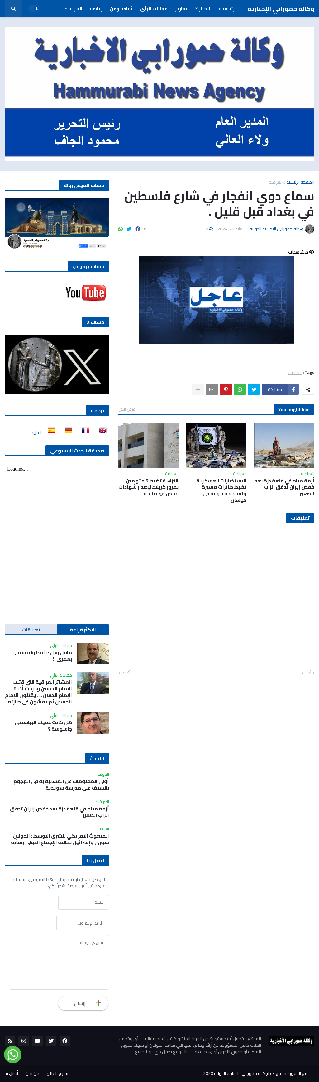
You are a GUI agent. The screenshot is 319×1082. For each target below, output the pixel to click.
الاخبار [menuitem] (205, 8)
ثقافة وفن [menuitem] (121, 8)
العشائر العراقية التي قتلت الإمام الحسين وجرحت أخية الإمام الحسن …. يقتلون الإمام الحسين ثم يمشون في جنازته (38, 692)
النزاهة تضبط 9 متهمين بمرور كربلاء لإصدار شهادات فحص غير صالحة (148, 487)
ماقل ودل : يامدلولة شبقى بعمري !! (41, 655)
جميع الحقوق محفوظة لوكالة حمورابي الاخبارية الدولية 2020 (257, 1073)
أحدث (306, 673)
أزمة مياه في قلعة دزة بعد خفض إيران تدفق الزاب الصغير (284, 487)
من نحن (32, 1073)
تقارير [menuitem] (181, 8)
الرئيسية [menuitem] (228, 8)
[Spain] (49, 432)
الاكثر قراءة (83, 629)
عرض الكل (126, 409)
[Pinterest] (226, 389)
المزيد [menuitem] (75, 8)
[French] (84, 432)
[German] (67, 432)
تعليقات (30, 629)
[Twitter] (128, 229)
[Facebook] (137, 229)
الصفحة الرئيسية (300, 182)
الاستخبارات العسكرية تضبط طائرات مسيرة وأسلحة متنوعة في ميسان (221, 490)
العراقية (276, 182)
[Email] (212, 389)
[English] (101, 432)
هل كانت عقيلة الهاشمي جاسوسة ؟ (43, 725)
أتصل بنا (11, 1073)
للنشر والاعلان (59, 1073)
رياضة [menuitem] (96, 8)
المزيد (36, 432)
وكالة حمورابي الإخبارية (281, 8)
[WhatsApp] (120, 229)
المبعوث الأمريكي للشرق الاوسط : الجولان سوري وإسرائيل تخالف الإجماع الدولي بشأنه (60, 839)
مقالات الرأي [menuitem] (154, 8)
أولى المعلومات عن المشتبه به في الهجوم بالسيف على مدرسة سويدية (61, 784)
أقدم (125, 673)
